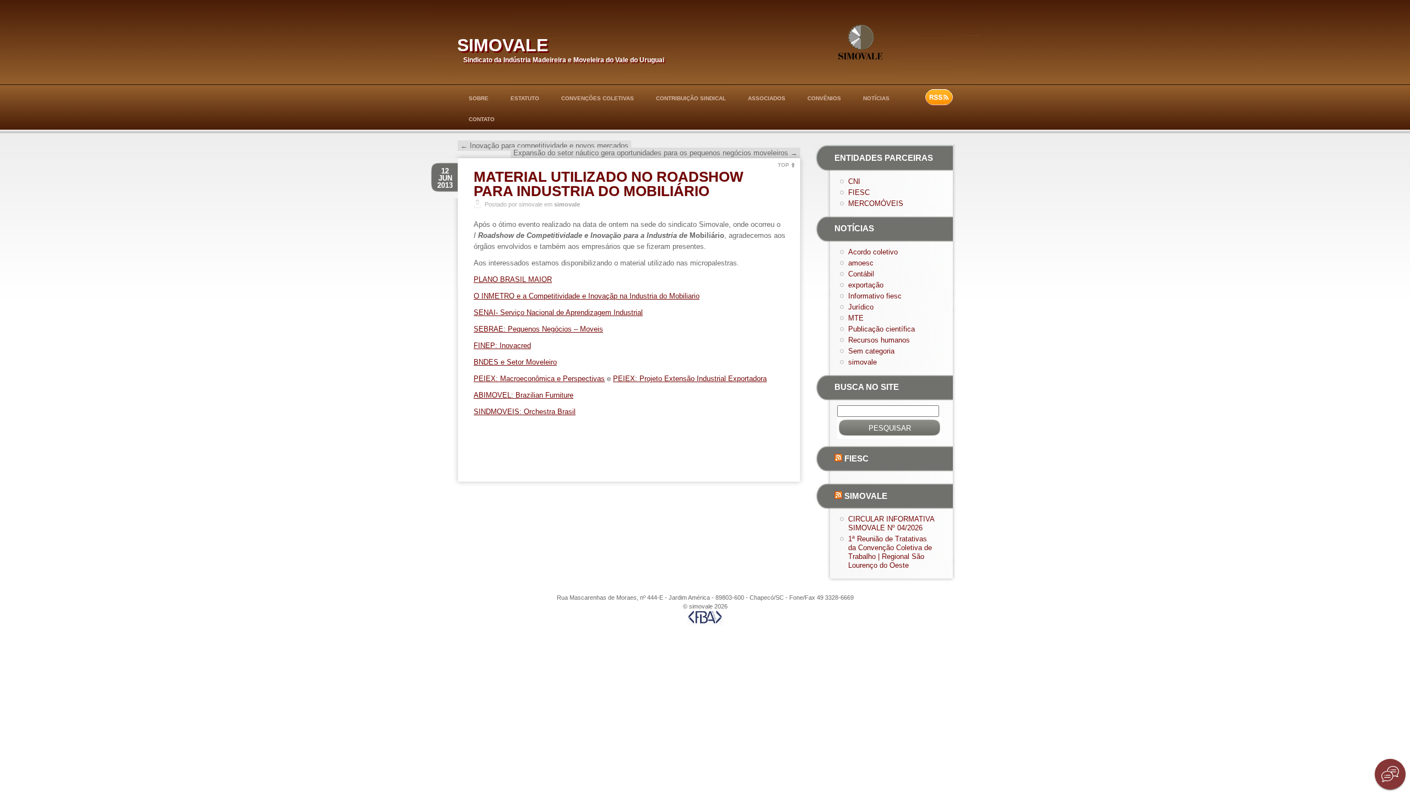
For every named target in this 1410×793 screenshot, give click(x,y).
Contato (482, 119)
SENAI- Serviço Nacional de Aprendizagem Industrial (558, 312)
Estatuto (525, 98)
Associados (766, 98)
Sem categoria (871, 351)
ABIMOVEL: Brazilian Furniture (523, 395)
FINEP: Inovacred (502, 345)
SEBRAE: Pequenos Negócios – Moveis (538, 329)
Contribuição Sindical (691, 98)
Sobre (479, 98)
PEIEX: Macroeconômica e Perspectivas (539, 378)
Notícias (876, 98)
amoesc (861, 263)
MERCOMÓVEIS (875, 203)
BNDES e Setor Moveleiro (515, 362)
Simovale (865, 496)
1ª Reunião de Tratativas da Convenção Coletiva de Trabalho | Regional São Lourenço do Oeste (890, 552)
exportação (865, 285)
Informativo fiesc (875, 296)
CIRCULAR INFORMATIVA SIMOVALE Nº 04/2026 (891, 523)
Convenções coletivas (597, 98)
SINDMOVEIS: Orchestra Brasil (525, 412)
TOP (783, 165)
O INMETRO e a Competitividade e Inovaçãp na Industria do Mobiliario (586, 296)
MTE (856, 318)
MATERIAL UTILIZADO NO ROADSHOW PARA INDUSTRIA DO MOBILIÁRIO (609, 184)
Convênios (824, 98)
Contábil (861, 274)
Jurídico (861, 307)
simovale (502, 43)
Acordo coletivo (873, 252)
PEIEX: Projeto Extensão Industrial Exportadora (690, 378)
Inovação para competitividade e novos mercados (544, 146)
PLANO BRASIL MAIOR (513, 279)
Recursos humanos (879, 340)
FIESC (859, 192)
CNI (854, 181)
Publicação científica (881, 329)
